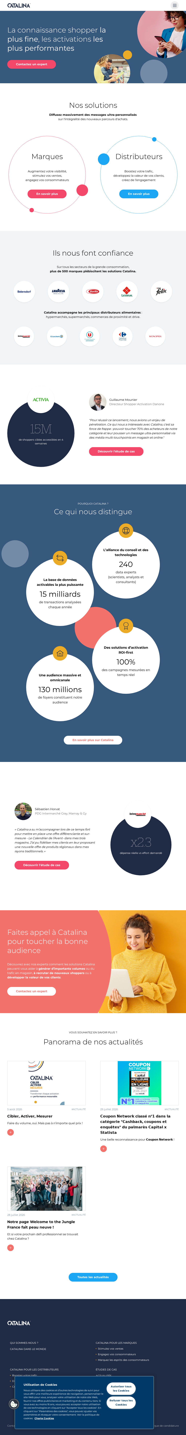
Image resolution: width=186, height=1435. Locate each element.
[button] (14, 1404)
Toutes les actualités (93, 1277)
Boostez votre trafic (24, 1375)
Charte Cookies (44, 1418)
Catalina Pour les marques (116, 1342)
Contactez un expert (31, 64)
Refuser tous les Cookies (121, 1402)
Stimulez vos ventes (110, 1348)
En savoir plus (47, 194)
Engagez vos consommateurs (117, 1354)
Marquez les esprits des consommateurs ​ (124, 1360)
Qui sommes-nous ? (24, 1342)
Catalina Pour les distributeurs (34, 1369)
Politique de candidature (163, 1425)
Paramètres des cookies (121, 1416)
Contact (12, 1425)
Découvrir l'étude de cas (116, 451)
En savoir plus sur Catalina (93, 740)
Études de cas (106, 1369)
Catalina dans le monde (28, 1349)
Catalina (19, 5)
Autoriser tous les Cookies (121, 1388)
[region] (84, 1402)
